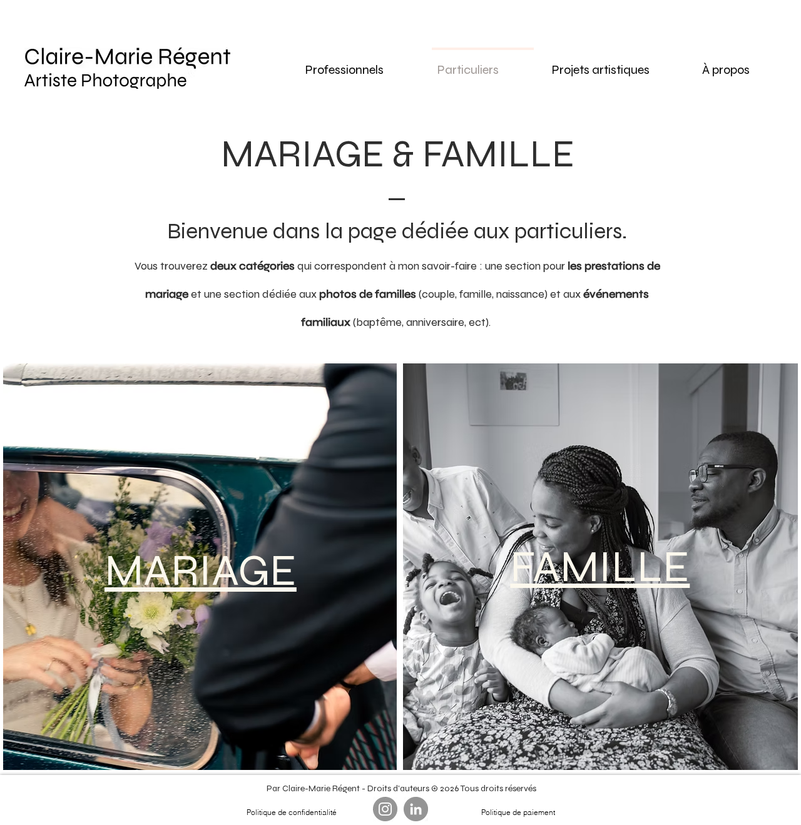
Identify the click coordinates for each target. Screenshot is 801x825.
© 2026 (445, 788)
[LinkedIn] (416, 809)
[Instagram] (385, 809)
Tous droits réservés (497, 788)
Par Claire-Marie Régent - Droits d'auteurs (348, 788)
